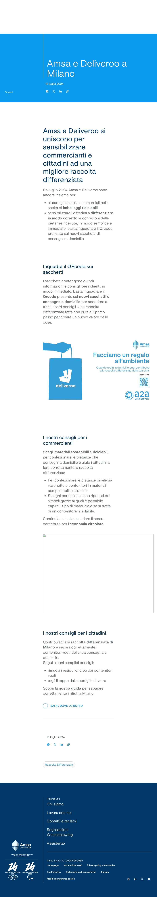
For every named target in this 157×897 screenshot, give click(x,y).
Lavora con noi (59, 812)
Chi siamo (55, 804)
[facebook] (47, 91)
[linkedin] (60, 91)
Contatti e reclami (62, 821)
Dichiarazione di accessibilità (81, 872)
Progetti (9, 92)
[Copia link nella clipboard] (67, 91)
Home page (53, 865)
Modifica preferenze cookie (61, 879)
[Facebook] (128, 879)
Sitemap (104, 872)
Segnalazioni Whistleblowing (60, 832)
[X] (142, 879)
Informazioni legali (72, 865)
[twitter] (53, 91)
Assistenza (56, 843)
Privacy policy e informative (101, 865)
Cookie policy (54, 872)
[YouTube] (149, 879)
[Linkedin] (135, 879)
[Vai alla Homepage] (21, 860)
